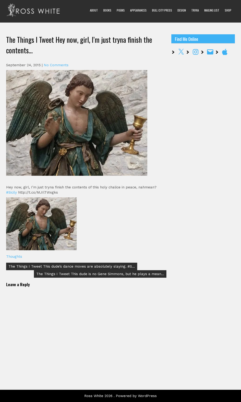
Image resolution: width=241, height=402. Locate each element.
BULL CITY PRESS (162, 10)
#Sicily (11, 192)
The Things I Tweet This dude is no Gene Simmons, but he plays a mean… (100, 274)
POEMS (121, 10)
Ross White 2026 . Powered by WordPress (120, 396)
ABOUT (94, 10)
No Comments (56, 65)
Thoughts (14, 256)
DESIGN (181, 10)
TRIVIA (195, 10)
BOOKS (107, 10)
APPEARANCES (138, 10)
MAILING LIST (211, 10)
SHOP (228, 10)
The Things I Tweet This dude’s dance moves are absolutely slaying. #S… (71, 266)
